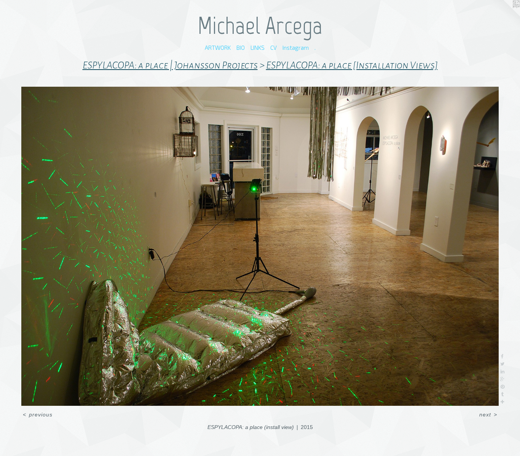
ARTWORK (218, 47)
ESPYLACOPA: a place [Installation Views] (352, 65)
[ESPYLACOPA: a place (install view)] (259, 246)
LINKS (257, 47)
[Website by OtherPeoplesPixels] (505, 15)
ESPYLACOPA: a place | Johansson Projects (170, 65)
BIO (240, 47)
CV (273, 47)
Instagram (295, 47)
